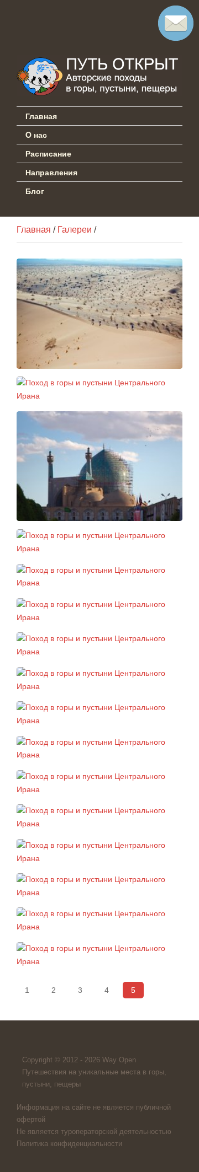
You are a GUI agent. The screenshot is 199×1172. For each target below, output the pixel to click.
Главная (41, 115)
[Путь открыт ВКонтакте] (25, 19)
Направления (51, 172)
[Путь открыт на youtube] (87, 19)
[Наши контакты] (175, 38)
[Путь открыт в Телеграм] (56, 19)
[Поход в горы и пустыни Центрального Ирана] (99, 314)
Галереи (74, 229)
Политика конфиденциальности (69, 1143)
